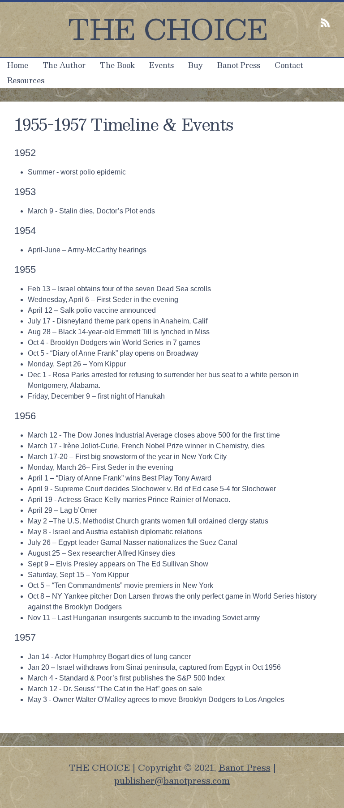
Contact (289, 65)
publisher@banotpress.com (172, 780)
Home (17, 65)
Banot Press (238, 65)
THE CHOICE (168, 28)
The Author (64, 65)
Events (161, 65)
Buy (195, 65)
